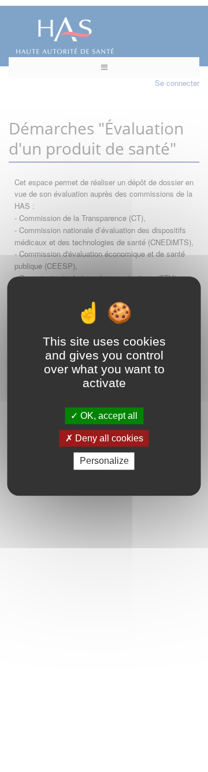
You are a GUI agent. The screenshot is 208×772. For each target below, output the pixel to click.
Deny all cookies (108, 438)
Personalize (104, 461)
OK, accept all (108, 416)
